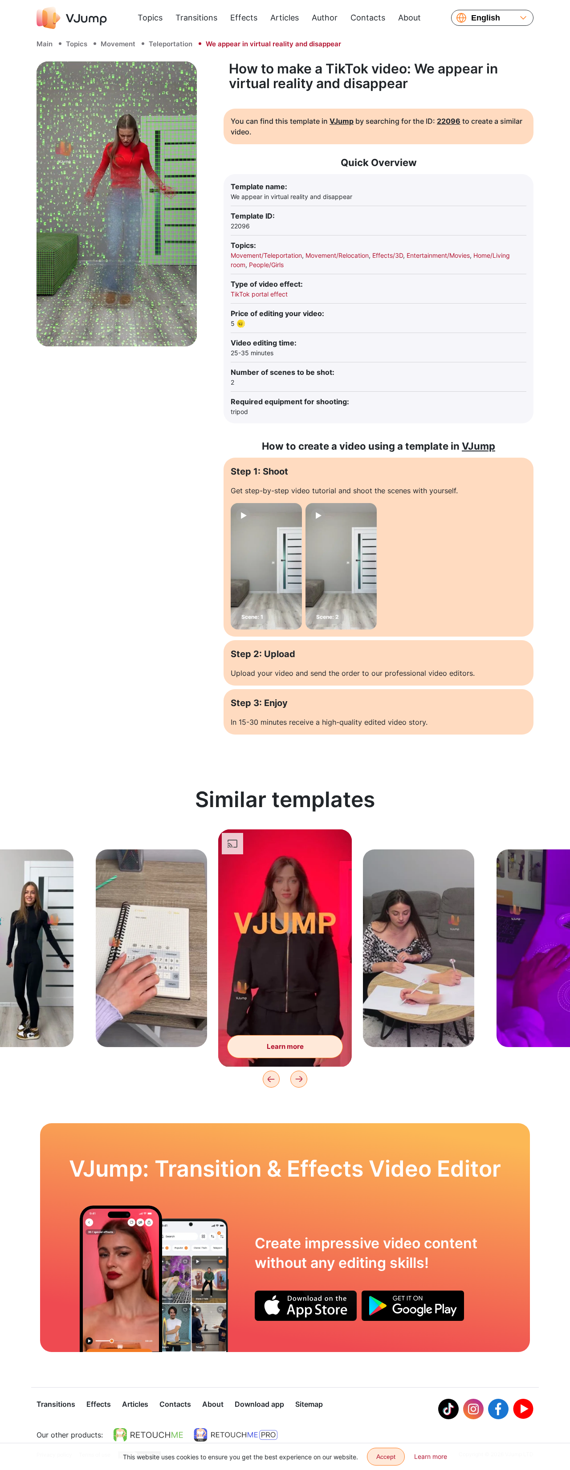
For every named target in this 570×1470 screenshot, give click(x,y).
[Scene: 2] (341, 566)
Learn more (151, 1026)
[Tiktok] (448, 1409)
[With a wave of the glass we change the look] (121, 1279)
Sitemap (309, 1404)
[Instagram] (473, 1409)
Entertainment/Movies (438, 255)
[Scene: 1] (266, 566)
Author (325, 17)
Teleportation (170, 44)
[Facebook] (498, 1409)
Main (45, 44)
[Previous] (271, 1079)
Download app (259, 1404)
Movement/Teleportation (266, 255)
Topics (150, 17)
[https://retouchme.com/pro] (235, 1435)
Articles (284, 17)
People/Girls (266, 264)
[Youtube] (523, 1409)
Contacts (367, 17)
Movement (118, 44)
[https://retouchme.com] (148, 1435)
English (485, 17)
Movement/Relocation (337, 255)
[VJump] (72, 18)
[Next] (298, 1079)
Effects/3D (387, 255)
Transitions (196, 17)
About (409, 17)
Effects (243, 17)
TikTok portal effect (259, 294)
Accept (385, 1456)
